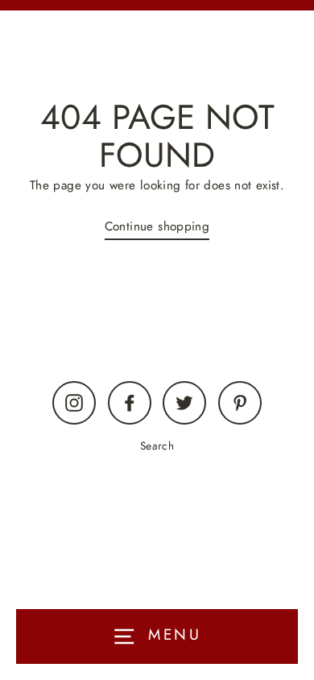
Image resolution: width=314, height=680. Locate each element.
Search (157, 445)
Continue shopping (157, 226)
